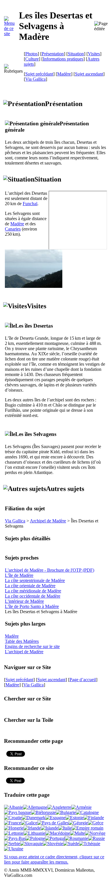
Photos (31, 53)
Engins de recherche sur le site (32, 646)
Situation (76, 53)
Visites (94, 53)
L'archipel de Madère (24, 651)
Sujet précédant (39, 73)
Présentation (53, 53)
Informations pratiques (63, 58)
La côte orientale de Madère (30, 585)
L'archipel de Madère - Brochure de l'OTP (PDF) (49, 570)
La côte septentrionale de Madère (35, 580)
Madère (64, 73)
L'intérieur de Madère (24, 601)
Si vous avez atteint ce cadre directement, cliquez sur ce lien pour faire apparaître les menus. (54, 859)
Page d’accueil (82, 679)
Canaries (13, 228)
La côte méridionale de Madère (33, 590)
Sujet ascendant (89, 73)
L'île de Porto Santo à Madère (32, 606)
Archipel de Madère (48, 520)
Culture (32, 58)
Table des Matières (22, 641)
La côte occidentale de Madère (32, 596)
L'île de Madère (19, 575)
